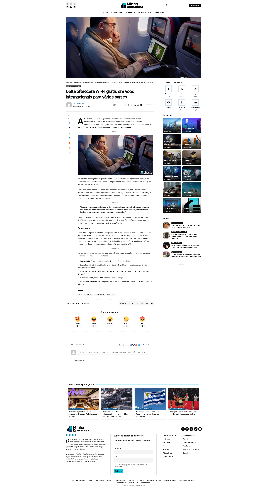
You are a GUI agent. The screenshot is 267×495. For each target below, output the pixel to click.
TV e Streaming (170, 208)
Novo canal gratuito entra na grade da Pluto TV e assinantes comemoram (185, 246)
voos (108, 294)
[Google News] (195, 105)
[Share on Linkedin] (134, 105)
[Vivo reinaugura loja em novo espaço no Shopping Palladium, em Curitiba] (83, 399)
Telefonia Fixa (169, 192)
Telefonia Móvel (190, 192)
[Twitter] (67, 7)
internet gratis (99, 294)
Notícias (187, 208)
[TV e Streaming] (172, 205)
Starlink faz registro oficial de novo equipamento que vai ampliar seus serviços (184, 236)
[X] (182, 91)
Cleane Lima (80, 103)
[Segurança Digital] (172, 173)
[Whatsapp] (74, 3)
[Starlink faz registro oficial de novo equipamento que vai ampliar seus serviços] (166, 235)
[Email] (141, 105)
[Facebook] (168, 91)
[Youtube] (74, 7)
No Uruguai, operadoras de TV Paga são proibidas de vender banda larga (148, 414)
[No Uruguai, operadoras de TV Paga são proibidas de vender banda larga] (150, 399)
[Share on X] (128, 105)
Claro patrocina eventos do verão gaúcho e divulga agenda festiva (182, 413)
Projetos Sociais (170, 160)
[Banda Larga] (191, 125)
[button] (167, 5)
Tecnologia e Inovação (179, 232)
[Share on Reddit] (138, 105)
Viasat (105, 256)
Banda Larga (189, 128)
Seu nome (117, 448)
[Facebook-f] (67, 3)
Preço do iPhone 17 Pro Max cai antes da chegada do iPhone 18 (185, 226)
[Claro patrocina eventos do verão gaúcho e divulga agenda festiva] (183, 399)
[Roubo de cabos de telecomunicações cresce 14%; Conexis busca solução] (116, 399)
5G (165, 128)
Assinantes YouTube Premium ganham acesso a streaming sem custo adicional (186, 256)
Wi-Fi (113, 294)
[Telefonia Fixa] (172, 189)
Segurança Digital (171, 176)
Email (116, 457)
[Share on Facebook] (125, 105)
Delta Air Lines (90, 119)
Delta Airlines (88, 294)
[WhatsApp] (182, 105)
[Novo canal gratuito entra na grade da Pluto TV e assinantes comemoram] (166, 245)
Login (147, 345)
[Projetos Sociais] (172, 157)
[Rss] (70, 7)
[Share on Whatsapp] (131, 105)
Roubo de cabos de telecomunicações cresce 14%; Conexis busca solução (115, 414)
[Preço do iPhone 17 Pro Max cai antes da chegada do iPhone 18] (166, 225)
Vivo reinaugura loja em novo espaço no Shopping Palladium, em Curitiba (83, 414)
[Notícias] (191, 205)
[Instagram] (70, 3)
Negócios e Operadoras (73, 86)
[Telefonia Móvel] (191, 189)
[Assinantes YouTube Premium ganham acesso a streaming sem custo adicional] (166, 254)
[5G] (172, 125)
